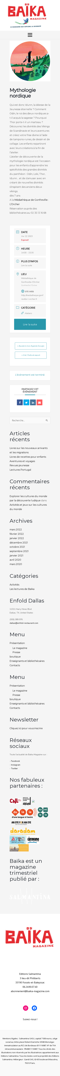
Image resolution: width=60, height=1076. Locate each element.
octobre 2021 (17, 546)
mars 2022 (16, 529)
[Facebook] (34, 1008)
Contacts (15, 665)
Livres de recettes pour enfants (28, 456)
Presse (16, 652)
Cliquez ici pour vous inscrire (26, 728)
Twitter (14, 768)
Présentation (17, 643)
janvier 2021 (16, 555)
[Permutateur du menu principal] (30, 35)
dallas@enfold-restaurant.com (24, 623)
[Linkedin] (33, 402)
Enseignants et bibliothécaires (27, 661)
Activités (14, 584)
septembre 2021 (19, 551)
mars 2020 (16, 564)
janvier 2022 (17, 538)
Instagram (15, 764)
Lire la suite (26, 265)
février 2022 (17, 534)
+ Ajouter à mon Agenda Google (30, 346)
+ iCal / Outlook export (31, 355)
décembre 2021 (19, 542)
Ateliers (28, 313)
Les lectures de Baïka (22, 589)
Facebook (15, 761)
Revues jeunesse (19, 465)
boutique (15, 656)
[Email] (39, 402)
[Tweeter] (26, 402)
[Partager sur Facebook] (20, 402)
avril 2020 (15, 559)
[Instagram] (25, 1008)
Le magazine (20, 648)
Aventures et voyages (22, 461)
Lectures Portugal (20, 469)
